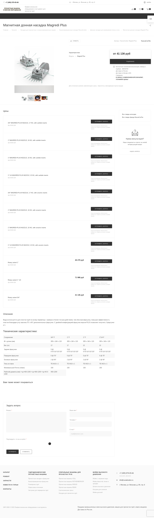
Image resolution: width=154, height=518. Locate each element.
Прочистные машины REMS (67, 487)
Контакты (7, 489)
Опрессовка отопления (35, 487)
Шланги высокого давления (101, 486)
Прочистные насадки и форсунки (38, 478)
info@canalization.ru (126, 480)
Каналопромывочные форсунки (38, 481)
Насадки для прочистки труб (68, 493)
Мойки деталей (97, 492)
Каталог (6, 472)
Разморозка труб (33, 484)
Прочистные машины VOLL (67, 478)
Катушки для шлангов (100, 489)
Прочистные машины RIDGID (68, 484)
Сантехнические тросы (66, 490)
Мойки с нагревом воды (100, 478)
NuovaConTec (146, 41)
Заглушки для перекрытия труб (38, 490)
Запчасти (7, 480)
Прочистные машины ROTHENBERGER (71, 481)
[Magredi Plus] (34, 65)
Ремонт (6, 476)
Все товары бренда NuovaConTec (132, 117)
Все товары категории (129, 114)
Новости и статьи (10, 485)
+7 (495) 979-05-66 (12, 2)
